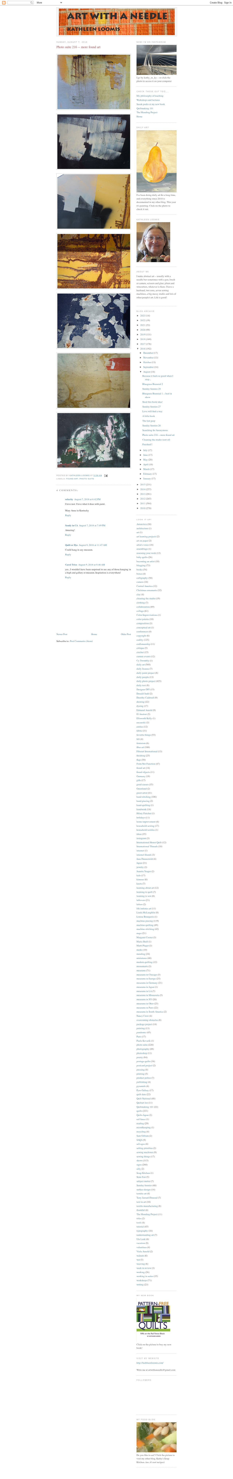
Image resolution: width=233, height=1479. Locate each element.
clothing (141, 602)
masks (140, 949)
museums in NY (144, 999)
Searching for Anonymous (155, 430)
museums (141, 970)
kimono (140, 879)
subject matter (143, 1181)
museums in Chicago (147, 974)
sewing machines (145, 1152)
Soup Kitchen (143, 1173)
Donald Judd (143, 693)
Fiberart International (147, 751)
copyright (141, 635)
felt (138, 739)
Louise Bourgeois (145, 916)
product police (144, 1077)
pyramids (141, 1086)
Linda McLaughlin (146, 912)
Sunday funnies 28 (151, 388)
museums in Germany (147, 982)
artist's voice (143, 544)
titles (139, 1218)
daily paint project (146, 672)
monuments (142, 966)
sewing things (143, 1156)
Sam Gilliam (143, 1135)
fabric (139, 730)
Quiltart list (142, 1102)
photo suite (87, 479)
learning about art (145, 887)
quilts (139, 1110)
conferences (142, 631)
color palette (143, 619)
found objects (143, 772)
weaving (141, 1263)
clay (139, 594)
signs (139, 1164)
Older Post (126, 634)
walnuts (140, 1255)
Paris (139, 1036)
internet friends (144, 854)
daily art (141, 664)
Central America (145, 586)
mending (141, 953)
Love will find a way (152, 411)
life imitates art (144, 908)
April (146, 464)
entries (140, 726)
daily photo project (146, 681)
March (146, 469)
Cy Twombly (143, 660)
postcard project (144, 1065)
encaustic (141, 722)
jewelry (140, 867)
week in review (144, 1268)
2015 (143, 484)
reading (140, 1123)
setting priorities (145, 1148)
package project (144, 1024)
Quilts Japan (143, 1115)
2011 (143, 503)
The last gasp (148, 420)
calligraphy (142, 577)
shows (140, 1160)
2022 (143, 320)
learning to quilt (145, 892)
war (138, 1259)
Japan (139, 862)
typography (142, 1230)
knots (139, 883)
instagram (141, 838)
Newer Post (61, 634)
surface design (144, 1189)
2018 (143, 339)
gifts (139, 780)
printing (141, 1073)
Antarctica (142, 524)
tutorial (140, 1226)
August (147, 371)
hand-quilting (143, 805)
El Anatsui (142, 714)
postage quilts (143, 1061)
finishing (141, 755)
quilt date (141, 1094)
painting (141, 1028)
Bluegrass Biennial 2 (152, 384)
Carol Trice (71, 564)
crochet (140, 652)
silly (139, 1168)
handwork (141, 809)
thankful (141, 1210)
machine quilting (145, 925)
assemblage (142, 548)
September (148, 367)
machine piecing (145, 920)
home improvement (146, 821)
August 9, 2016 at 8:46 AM (91, 564)
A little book (148, 416)
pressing (141, 1069)
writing (140, 1284)
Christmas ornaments (147, 590)
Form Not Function (146, 763)
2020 (143, 329)
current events (143, 656)
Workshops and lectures (148, 100)
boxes (139, 573)
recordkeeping (144, 1127)
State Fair (141, 1177)
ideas (139, 834)
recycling (141, 1131)
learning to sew (144, 896)
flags (139, 759)
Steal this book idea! (152, 401)
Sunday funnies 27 (151, 406)
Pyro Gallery (143, 1090)
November (148, 357)
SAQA (140, 1139)
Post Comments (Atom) (81, 641)
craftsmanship (143, 644)
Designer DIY (143, 689)
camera (140, 581)
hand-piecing (143, 801)
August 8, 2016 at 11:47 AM (93, 545)
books (140, 569)
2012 (143, 498)
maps (139, 933)
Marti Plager (143, 945)
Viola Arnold (143, 1251)
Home (94, 634)
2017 (143, 343)
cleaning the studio (146, 598)
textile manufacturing (147, 1206)
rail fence (141, 1119)
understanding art (145, 1234)
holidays (141, 817)
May (145, 459)
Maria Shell (142, 941)
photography (143, 1048)
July (145, 450)
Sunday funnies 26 (151, 425)
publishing (142, 1082)
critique (140, 648)
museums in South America (150, 1011)
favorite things (144, 734)
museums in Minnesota (148, 995)
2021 (143, 325)
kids (139, 875)
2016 (143, 348)
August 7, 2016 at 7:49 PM (92, 525)
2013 (143, 494)
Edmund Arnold (144, 710)
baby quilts (142, 557)
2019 (143, 334)
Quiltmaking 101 (145, 108)
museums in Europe (146, 978)
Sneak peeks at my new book (151, 104)
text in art (141, 1201)
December (148, 352)
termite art (142, 1193)
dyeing (140, 706)
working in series (145, 1276)
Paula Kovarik (144, 1040)
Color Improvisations (147, 615)
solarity (69, 499)
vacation (141, 1243)
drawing (141, 701)
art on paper (142, 540)
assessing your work (146, 553)
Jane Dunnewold (145, 858)
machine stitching (145, 929)
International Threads (147, 846)
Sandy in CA (71, 525)
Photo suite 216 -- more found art (158, 435)
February (148, 473)
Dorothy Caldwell (145, 697)
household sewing (145, 825)
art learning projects (146, 536)
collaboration (143, 606)
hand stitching (144, 796)
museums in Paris (145, 1007)
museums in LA (144, 991)
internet (140, 850)
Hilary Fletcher (144, 813)
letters (140, 904)
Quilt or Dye (71, 545)
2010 (143, 508)
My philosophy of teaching (150, 95)
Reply (68, 515)
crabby (140, 639)
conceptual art (144, 627)
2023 (143, 315)
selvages (141, 1143)
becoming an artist (146, 561)
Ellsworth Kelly (144, 718)
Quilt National (144, 1098)
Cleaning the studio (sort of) (156, 439)
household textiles (146, 829)
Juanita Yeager (144, 871)
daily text (141, 685)
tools (139, 1222)
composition (143, 623)
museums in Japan (145, 987)
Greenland (142, 788)
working (141, 1272)
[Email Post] (106, 475)
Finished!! (147, 444)
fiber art (140, 747)
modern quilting (145, 962)
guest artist (142, 792)
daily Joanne (143, 668)
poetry (140, 1057)
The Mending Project (147, 112)
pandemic (141, 1032)
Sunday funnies (144, 1185)
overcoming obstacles (147, 1020)
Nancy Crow (143, 1015)
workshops (142, 1280)
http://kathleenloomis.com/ (150, 1362)
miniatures (142, 958)
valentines (142, 1247)
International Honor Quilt (149, 842)
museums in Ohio (145, 1003)
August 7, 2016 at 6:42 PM (87, 499)
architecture (142, 528)
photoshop (142, 1053)
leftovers (141, 900)
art (138, 532)
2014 (143, 489)
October (147, 362)
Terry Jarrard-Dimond (147, 1197)
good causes (143, 784)
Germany (141, 776)
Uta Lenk (141, 1239)
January (147, 478)
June (145, 454)
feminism (141, 743)
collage (140, 611)
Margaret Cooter (145, 937)
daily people (143, 677)
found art (72, 479)
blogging (141, 565)
